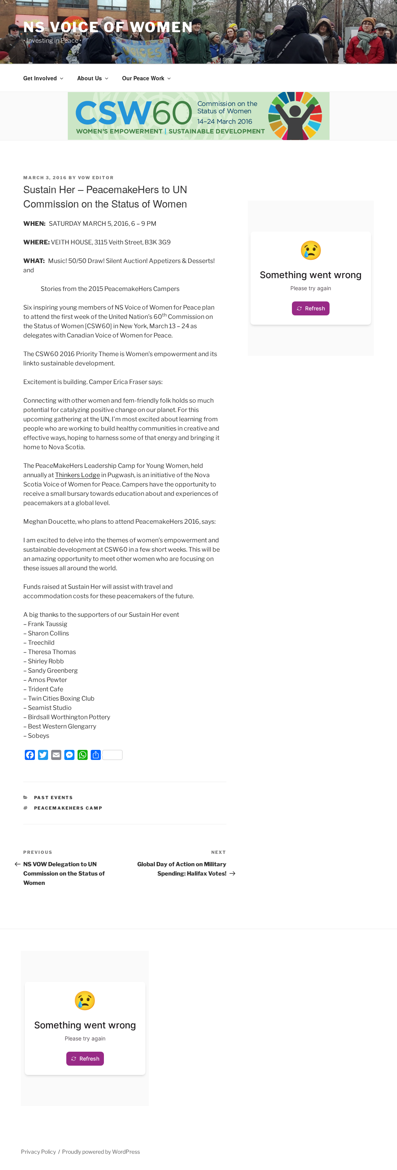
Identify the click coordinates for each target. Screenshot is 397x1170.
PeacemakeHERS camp (68, 808)
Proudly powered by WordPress (101, 1151)
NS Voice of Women (108, 27)
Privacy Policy (38, 1151)
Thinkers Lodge (77, 475)
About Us (89, 78)
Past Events (54, 797)
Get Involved (40, 78)
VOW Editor (96, 177)
